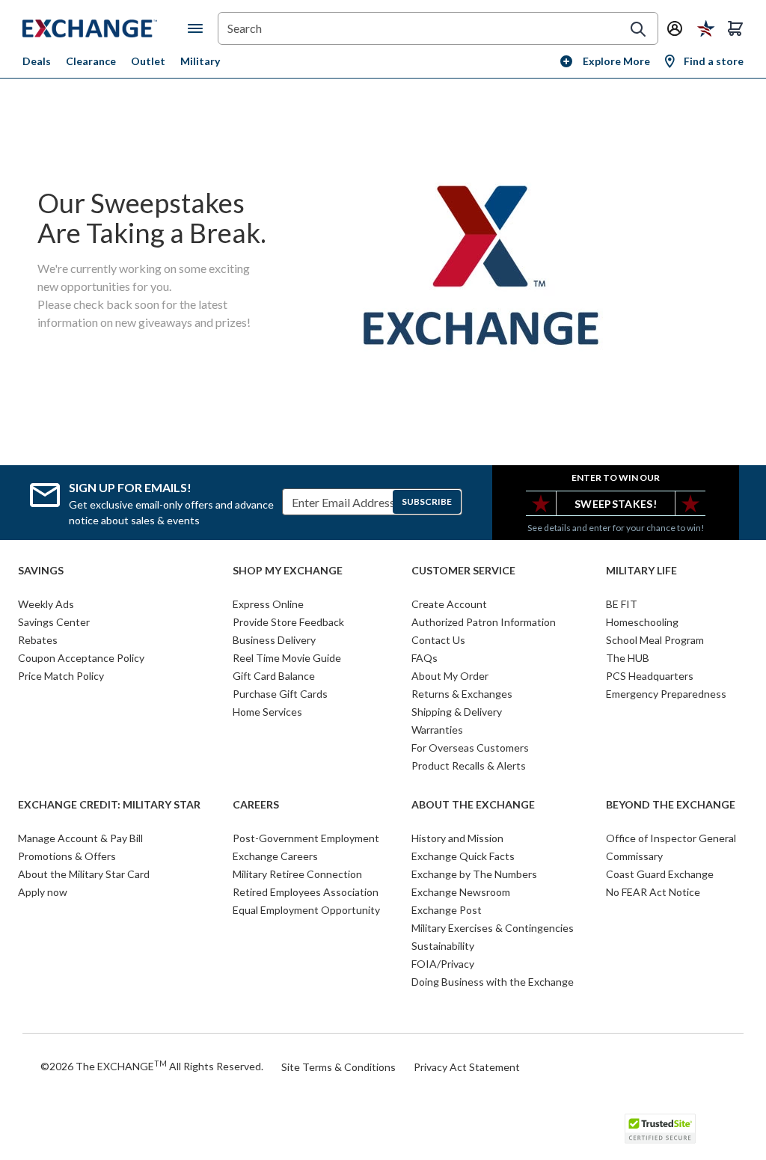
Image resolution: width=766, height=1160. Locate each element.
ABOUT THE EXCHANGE (473, 805)
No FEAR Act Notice (653, 892)
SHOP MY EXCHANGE (288, 571)
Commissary (634, 856)
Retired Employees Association (306, 892)
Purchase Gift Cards (280, 693)
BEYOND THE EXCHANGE (670, 805)
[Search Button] (638, 29)
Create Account (449, 604)
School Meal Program (655, 639)
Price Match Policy (61, 675)
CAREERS (256, 805)
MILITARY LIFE (641, 571)
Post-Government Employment (306, 838)
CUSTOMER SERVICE (463, 571)
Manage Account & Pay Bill (80, 838)
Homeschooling (642, 622)
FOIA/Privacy (442, 963)
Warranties (437, 729)
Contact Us (438, 639)
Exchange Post (446, 909)
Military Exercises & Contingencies (492, 927)
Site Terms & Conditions (338, 1067)
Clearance (91, 61)
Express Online (268, 604)
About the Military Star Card (84, 874)
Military (200, 61)
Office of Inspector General (671, 838)
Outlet (148, 61)
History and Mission (457, 838)
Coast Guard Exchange (660, 874)
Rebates (38, 639)
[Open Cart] (735, 28)
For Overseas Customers (470, 747)
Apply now (42, 892)
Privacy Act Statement (467, 1067)
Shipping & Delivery (456, 711)
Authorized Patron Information (483, 622)
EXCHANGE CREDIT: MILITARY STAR (109, 805)
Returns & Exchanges (461, 693)
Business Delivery (274, 639)
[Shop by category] (198, 28)
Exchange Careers (275, 856)
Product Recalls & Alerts (468, 765)
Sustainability (442, 945)
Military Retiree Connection (297, 874)
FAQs (424, 657)
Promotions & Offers (67, 856)
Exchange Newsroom (460, 892)
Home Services (267, 711)
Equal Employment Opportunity (306, 909)
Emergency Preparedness (666, 693)
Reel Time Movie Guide (287, 657)
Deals (36, 61)
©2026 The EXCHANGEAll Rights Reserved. (151, 1065)
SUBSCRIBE (427, 501)
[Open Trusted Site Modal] (660, 1129)
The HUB (627, 657)
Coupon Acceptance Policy (81, 657)
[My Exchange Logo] (105, 28)
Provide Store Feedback (288, 622)
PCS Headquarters (649, 675)
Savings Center (54, 622)
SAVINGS (41, 571)
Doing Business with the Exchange (492, 981)
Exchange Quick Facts (463, 856)
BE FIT (621, 604)
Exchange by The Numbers (474, 874)
